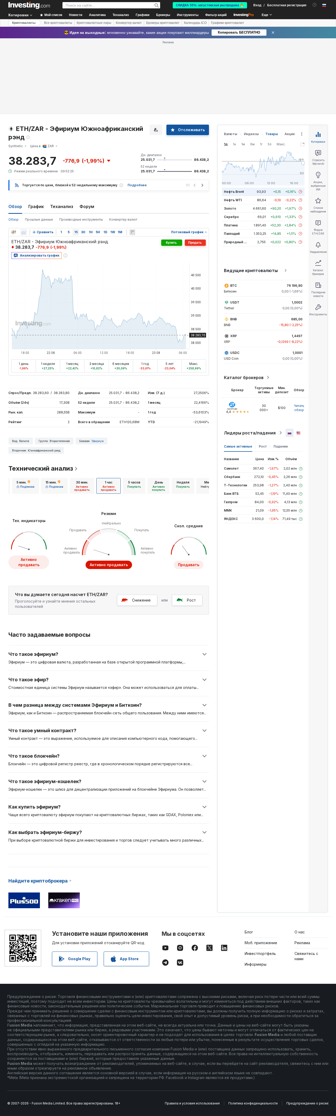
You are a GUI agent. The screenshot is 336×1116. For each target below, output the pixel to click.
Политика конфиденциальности (253, 1103)
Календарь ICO (195, 23)
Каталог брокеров (244, 377)
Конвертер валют (129, 23)
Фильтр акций (216, 15)
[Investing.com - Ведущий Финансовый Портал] (29, 5)
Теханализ (61, 206)
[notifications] (315, 4)
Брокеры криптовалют (163, 23)
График (36, 206)
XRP (233, 336)
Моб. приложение (261, 942)
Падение (281, 446)
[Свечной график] (14, 232)
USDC (234, 353)
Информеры (255, 964)
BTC (233, 286)
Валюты (230, 134)
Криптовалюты (23, 23)
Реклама (302, 942)
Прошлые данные (39, 219)
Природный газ (236, 242)
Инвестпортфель (260, 953)
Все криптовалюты (58, 23)
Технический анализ (40, 468)
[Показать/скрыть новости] (132, 232)
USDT (234, 302)
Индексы (251, 134)
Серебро (231, 217)
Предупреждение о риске (307, 1103)
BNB (233, 319)
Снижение (141, 600)
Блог (249, 932)
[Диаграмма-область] (24, 232)
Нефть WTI (233, 200)
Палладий (232, 234)
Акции (290, 134)
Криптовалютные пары (94, 23)
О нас (300, 932)
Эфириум (97, 441)
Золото (230, 208)
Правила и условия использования (192, 1103)
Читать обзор (299, 408)
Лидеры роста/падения (250, 432)
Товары (271, 134)
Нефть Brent (234, 192)
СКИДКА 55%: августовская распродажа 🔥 (210, 5)
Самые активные (238, 446)
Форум (87, 206)
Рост (191, 600)
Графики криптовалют (227, 23)
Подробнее (137, 185)
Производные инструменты (81, 219)
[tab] (25, 486)
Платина (231, 225)
